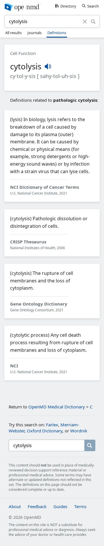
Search (93, 6)
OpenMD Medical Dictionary (56, 407)
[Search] (93, 21)
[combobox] (44, 21)
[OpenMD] (52, 6)
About (15, 506)
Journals (34, 32)
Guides (60, 506)
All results (13, 32)
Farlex (52, 424)
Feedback (37, 506)
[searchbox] (46, 445)
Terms (80, 506)
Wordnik (78, 431)
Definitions (56, 32)
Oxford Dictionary (44, 431)
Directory (68, 6)
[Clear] (84, 21)
